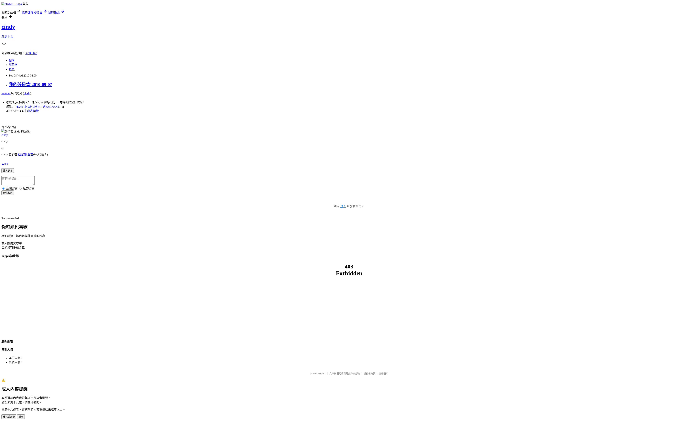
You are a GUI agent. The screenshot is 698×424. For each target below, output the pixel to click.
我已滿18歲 (9, 416)
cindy (8, 26)
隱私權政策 (369, 373)
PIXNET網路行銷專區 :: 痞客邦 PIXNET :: (39, 106)
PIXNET (322, 373)
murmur (6, 93)
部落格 (13, 64)
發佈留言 (7, 193)
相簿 (12, 60)
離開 (21, 416)
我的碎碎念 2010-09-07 (30, 84)
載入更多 (7, 170)
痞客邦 (22, 154)
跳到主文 (7, 36)
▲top (4, 163)
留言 (30, 154)
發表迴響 (33, 110)
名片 (12, 69)
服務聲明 (383, 373)
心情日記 (31, 53)
